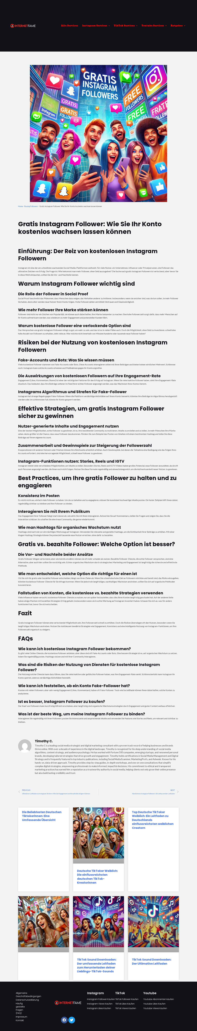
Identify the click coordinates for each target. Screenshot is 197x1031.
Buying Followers (31, 206)
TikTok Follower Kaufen (126, 999)
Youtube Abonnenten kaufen (158, 999)
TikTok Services (124, 26)
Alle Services (69, 26)
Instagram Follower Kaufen (101, 999)
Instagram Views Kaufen (99, 1003)
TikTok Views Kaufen (125, 1008)
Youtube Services (152, 26)
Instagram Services (94, 26)
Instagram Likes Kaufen (99, 1008)
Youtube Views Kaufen (155, 1008)
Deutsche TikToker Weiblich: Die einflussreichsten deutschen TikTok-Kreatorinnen (97, 877)
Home (20, 206)
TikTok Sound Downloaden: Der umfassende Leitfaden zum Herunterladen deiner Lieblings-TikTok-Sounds (96, 965)
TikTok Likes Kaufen (125, 1003)
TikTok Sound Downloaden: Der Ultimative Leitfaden (151, 961)
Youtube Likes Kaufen (154, 1003)
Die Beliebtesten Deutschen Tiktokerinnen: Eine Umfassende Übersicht (42, 816)
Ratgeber (177, 26)
